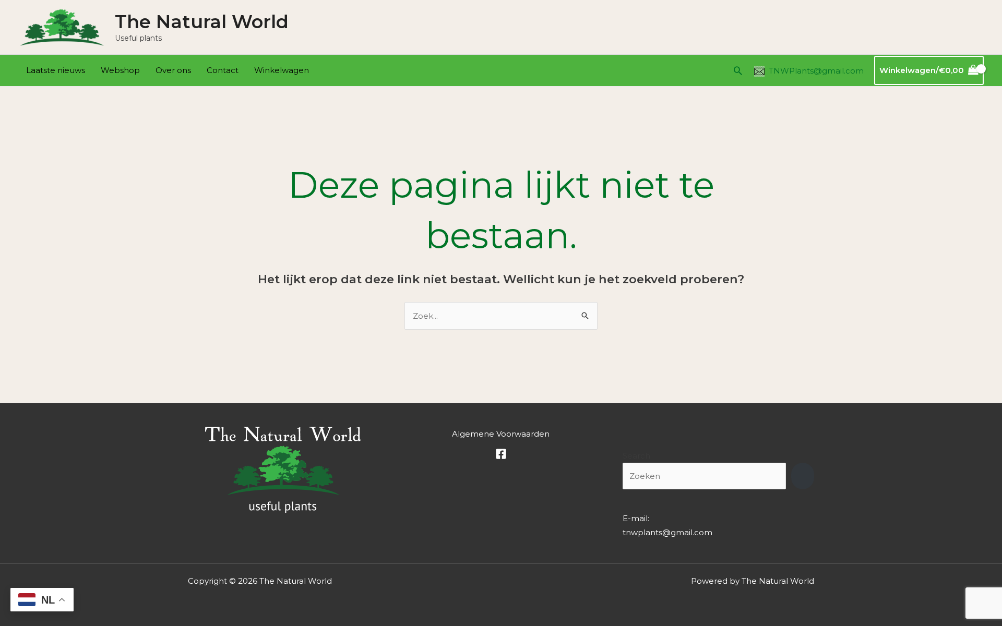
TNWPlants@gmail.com (816, 71)
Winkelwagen (281, 70)
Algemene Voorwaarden (501, 434)
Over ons (173, 70)
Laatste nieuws (55, 70)
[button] (738, 70)
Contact (222, 70)
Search (636, 456)
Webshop (120, 70)
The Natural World (202, 21)
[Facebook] (501, 454)
